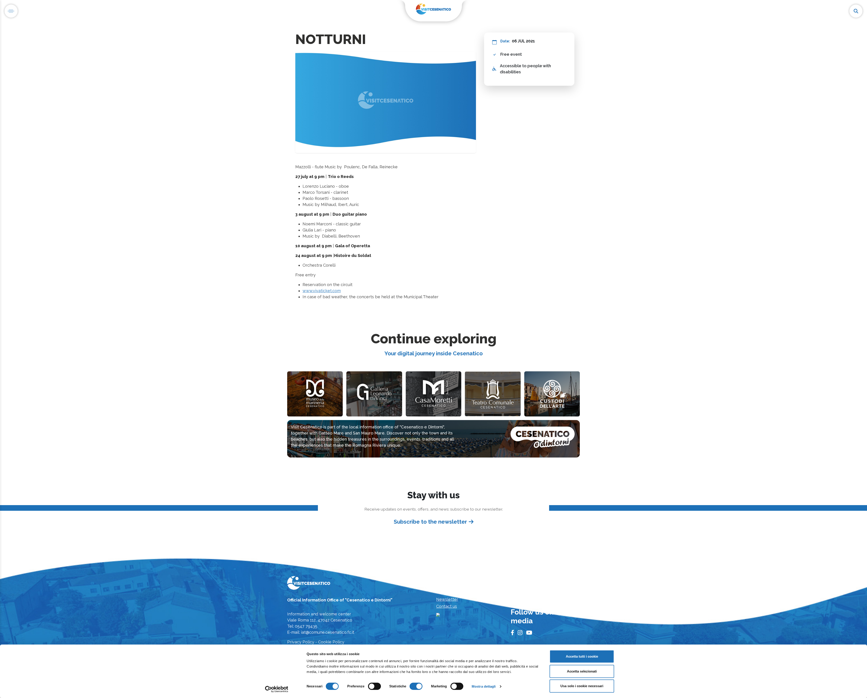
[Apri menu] (11, 11)
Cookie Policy (331, 642)
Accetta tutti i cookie (582, 656)
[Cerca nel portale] (855, 11)
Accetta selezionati (582, 671)
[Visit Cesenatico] (308, 584)
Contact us (446, 606)
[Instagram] (520, 633)
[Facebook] (512, 633)
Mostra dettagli (484, 686)
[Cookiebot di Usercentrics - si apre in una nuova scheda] (276, 689)
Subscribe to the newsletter (430, 521)
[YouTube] (529, 633)
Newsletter (447, 599)
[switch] (374, 686)
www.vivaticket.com (322, 290)
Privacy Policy (300, 642)
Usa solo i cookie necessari (581, 686)
